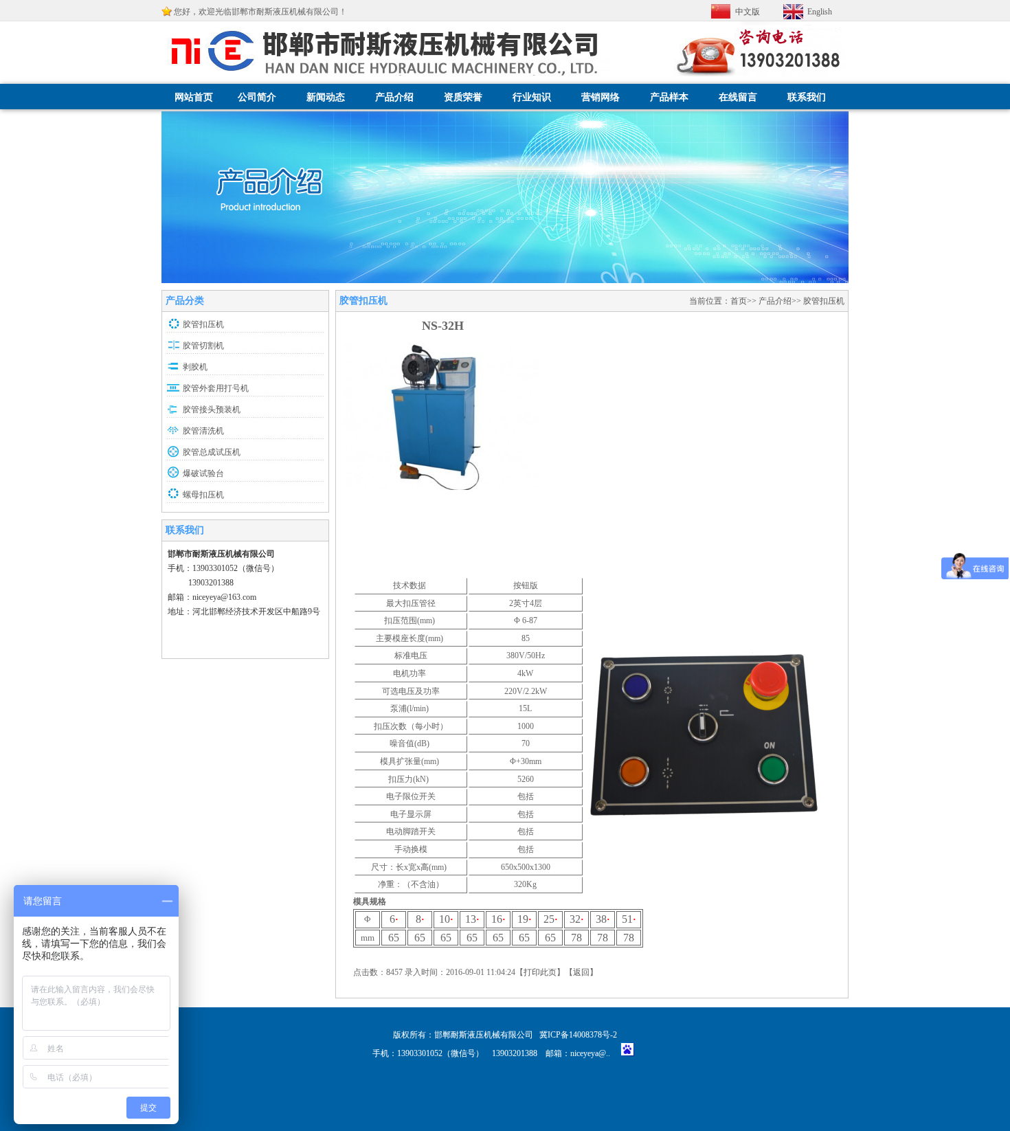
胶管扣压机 (203, 324)
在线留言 (738, 97)
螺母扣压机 (203, 495)
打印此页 (540, 972)
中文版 (747, 11)
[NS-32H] (441, 487)
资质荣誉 (463, 97)
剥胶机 (195, 367)
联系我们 (806, 97)
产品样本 (669, 97)
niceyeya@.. (594, 1053)
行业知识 (532, 97)
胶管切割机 (203, 345)
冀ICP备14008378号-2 (578, 1035)
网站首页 (194, 97)
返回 (581, 972)
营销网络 (600, 97)
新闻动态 (325, 97)
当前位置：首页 (718, 301)
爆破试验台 (203, 473)
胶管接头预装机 (211, 409)
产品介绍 (394, 97)
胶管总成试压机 (211, 452)
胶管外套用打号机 (216, 388)
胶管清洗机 (203, 431)
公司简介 (257, 97)
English (819, 11)
